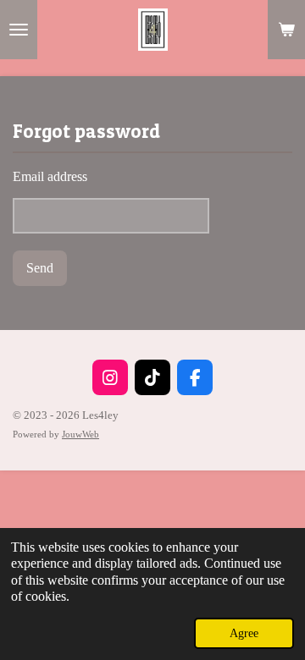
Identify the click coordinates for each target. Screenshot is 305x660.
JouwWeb (80, 434)
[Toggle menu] (18, 29)
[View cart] (286, 29)
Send (39, 268)
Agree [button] (244, 633)
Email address (50, 176)
